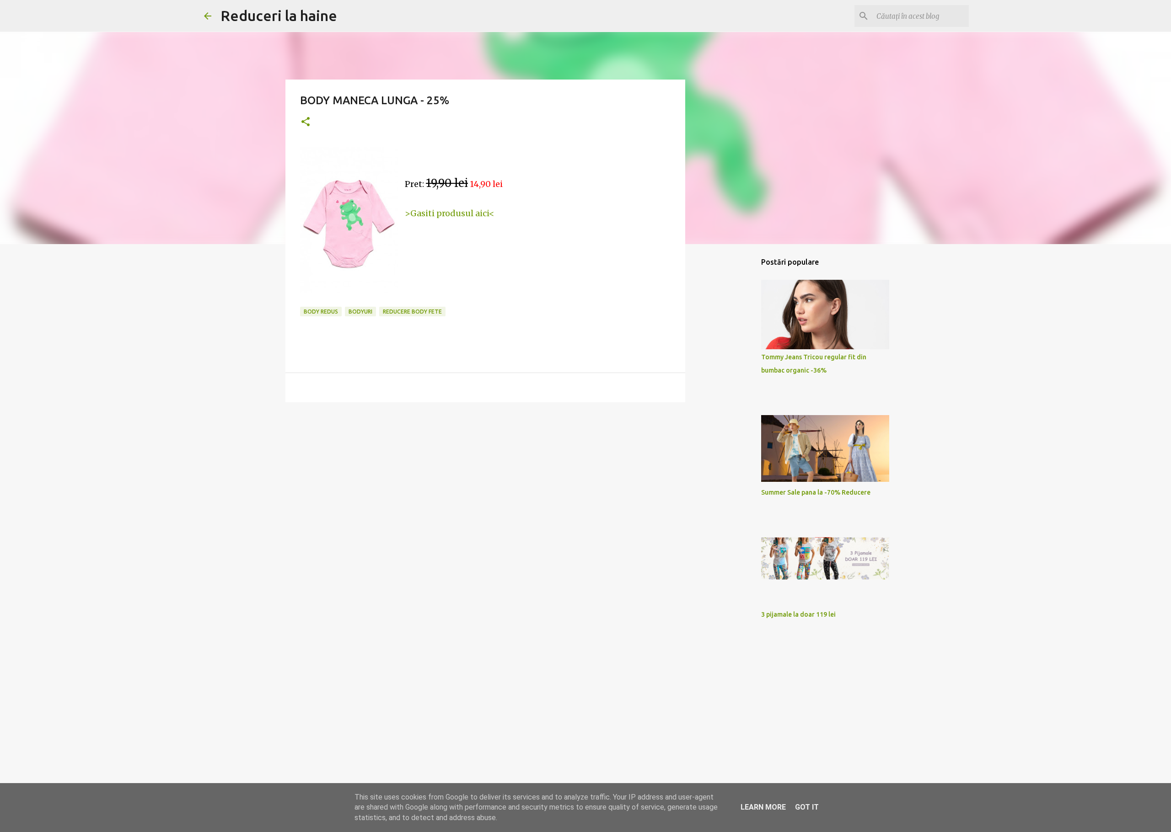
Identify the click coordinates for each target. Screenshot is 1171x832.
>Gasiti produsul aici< (449, 213)
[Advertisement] (485, 480)
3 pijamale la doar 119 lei (798, 614)
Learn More (763, 807)
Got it (807, 807)
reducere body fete (412, 312)
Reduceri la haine (278, 15)
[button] (305, 122)
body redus (321, 312)
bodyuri (360, 312)
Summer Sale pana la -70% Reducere (815, 492)
